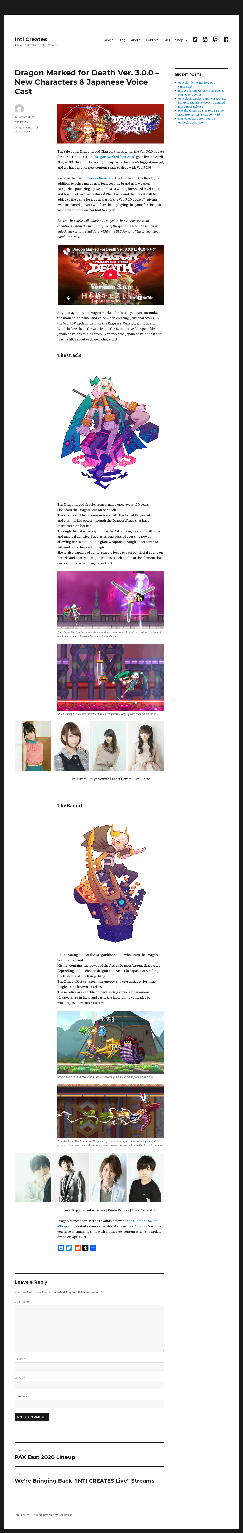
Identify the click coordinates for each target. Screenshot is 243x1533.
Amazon (140, 1226)
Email (20, 1377)
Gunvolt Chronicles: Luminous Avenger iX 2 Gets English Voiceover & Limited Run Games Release (202, 102)
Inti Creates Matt (25, 116)
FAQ (166, 40)
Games (108, 40)
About (136, 40)
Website (21, 1396)
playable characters (99, 178)
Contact (152, 40)
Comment (22, 1301)
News (27, 131)
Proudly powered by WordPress (52, 1515)
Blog (122, 40)
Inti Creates (31, 39)
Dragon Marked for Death (114, 157)
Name (20, 1359)
